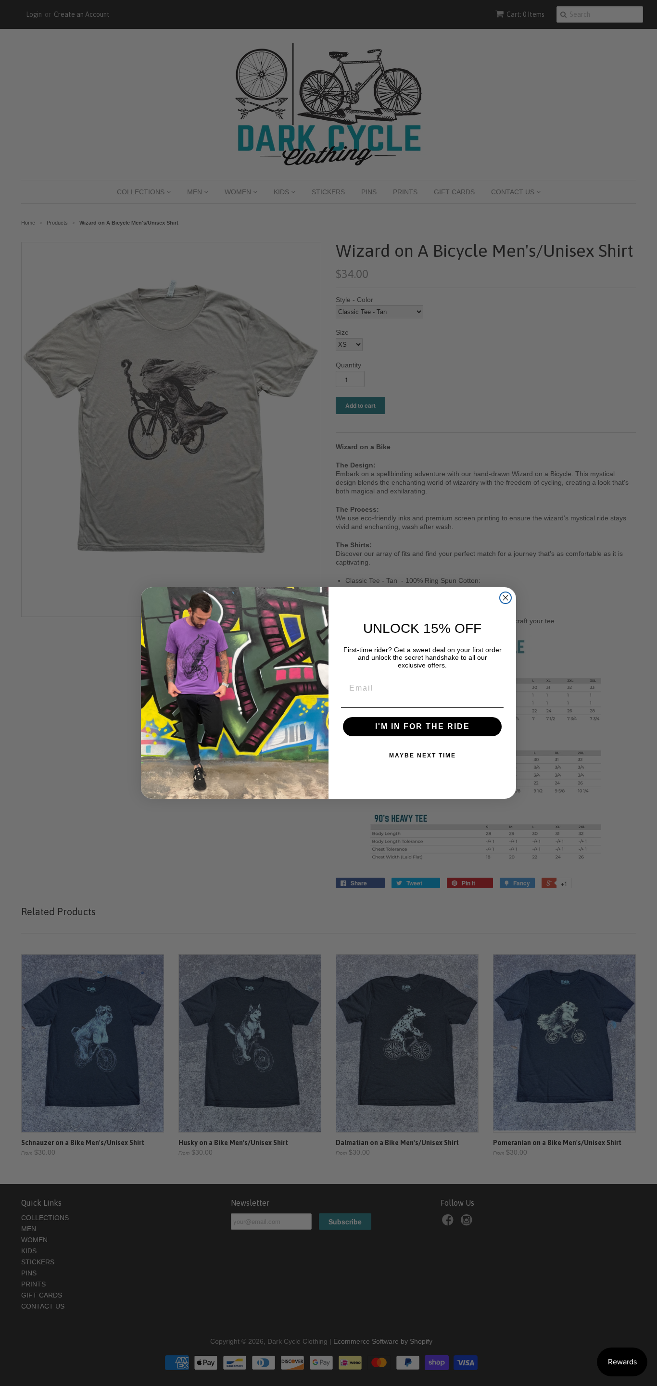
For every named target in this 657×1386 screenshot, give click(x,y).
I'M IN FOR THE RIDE (422, 726)
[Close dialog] (505, 598)
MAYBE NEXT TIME (422, 755)
